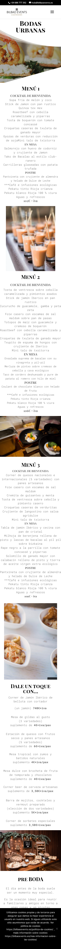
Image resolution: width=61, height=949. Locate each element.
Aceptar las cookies (16, 944)
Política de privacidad (44, 944)
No (29, 944)
